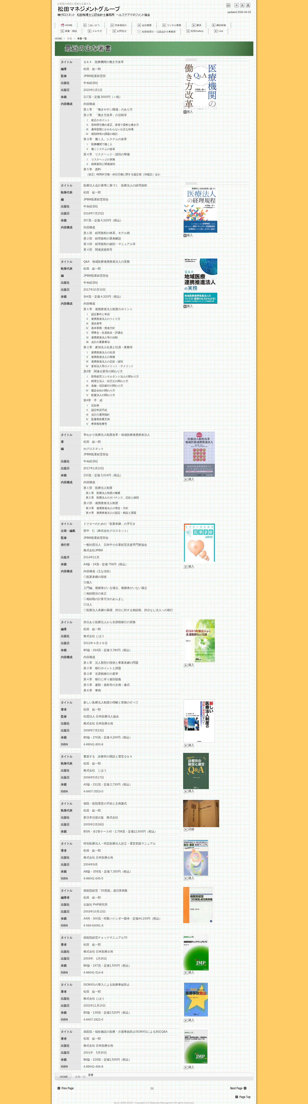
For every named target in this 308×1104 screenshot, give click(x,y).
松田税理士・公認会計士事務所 (159, 31)
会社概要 (147, 25)
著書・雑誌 (71, 31)
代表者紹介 (121, 25)
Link (220, 31)
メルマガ (97, 31)
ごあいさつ (94, 25)
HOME (68, 25)
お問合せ (122, 31)
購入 (190, 111)
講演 (198, 25)
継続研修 (221, 25)
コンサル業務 (174, 25)
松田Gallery (197, 31)
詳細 (191, 829)
